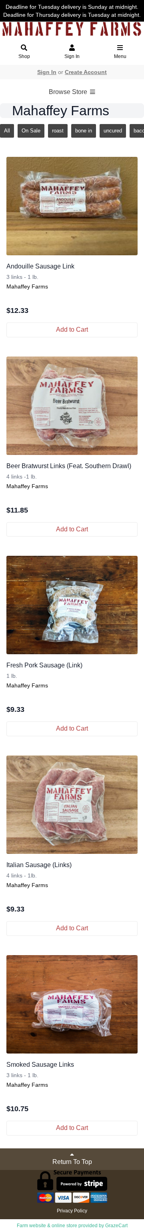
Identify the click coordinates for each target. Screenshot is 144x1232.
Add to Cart (72, 329)
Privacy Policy (72, 1211)
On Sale (31, 131)
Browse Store (69, 91)
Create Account (86, 72)
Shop (24, 56)
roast (58, 131)
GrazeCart (116, 1225)
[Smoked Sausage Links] (72, 1004)
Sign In (72, 56)
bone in (83, 131)
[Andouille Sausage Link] (72, 206)
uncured (113, 131)
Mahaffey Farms (27, 286)
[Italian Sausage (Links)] (72, 804)
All (7, 131)
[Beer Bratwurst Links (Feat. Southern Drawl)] (72, 406)
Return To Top (72, 1161)
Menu (120, 56)
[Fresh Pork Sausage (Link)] (72, 605)
